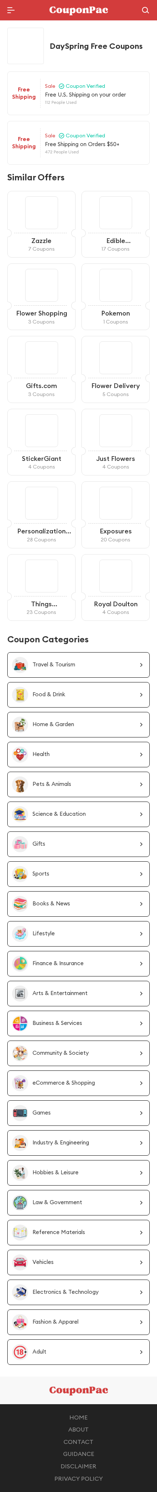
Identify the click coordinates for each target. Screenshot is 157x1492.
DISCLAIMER (78, 1466)
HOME (78, 1417)
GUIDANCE (78, 1453)
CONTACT (78, 1441)
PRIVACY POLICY (78, 1478)
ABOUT (78, 1429)
